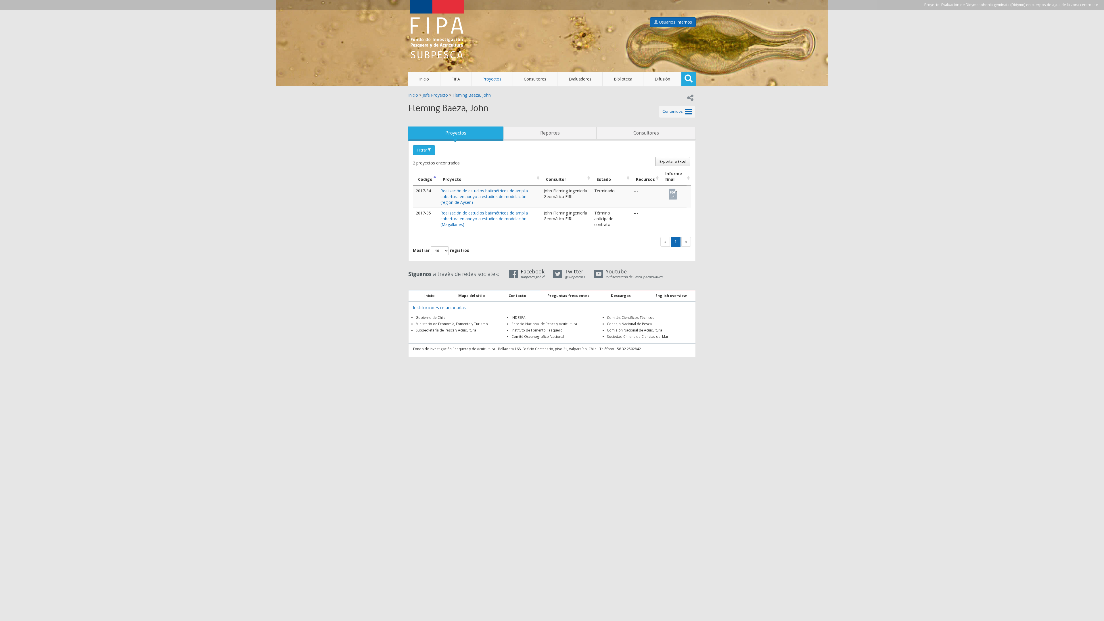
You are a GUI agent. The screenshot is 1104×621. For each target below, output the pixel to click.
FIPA (455, 79)
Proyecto (452, 179)
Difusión (662, 79)
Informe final (673, 176)
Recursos (645, 179)
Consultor (556, 179)
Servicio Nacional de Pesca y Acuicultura (544, 323)
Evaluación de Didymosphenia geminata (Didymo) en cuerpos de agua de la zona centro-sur (1019, 4)
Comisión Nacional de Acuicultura (634, 330)
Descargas (621, 295)
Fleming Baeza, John (472, 95)
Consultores (535, 79)
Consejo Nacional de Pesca (629, 323)
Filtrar (422, 150)
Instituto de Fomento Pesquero (537, 330)
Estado (604, 179)
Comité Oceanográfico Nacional (537, 336)
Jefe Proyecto (435, 95)
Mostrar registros (441, 250)
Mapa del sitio (471, 295)
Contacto (517, 295)
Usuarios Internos (675, 22)
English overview (671, 295)
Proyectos (491, 79)
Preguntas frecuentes (568, 295)
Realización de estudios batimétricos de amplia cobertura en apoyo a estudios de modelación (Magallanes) (484, 218)
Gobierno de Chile (431, 317)
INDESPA (518, 317)
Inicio (424, 79)
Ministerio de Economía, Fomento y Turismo (452, 323)
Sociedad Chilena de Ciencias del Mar (637, 336)
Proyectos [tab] (455, 133)
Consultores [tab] (646, 133)
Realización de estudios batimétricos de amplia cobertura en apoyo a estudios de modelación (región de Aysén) (484, 196)
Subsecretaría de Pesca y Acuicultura (446, 330)
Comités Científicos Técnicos (630, 317)
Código (425, 179)
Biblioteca (623, 79)
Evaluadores (580, 79)
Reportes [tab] (550, 133)
